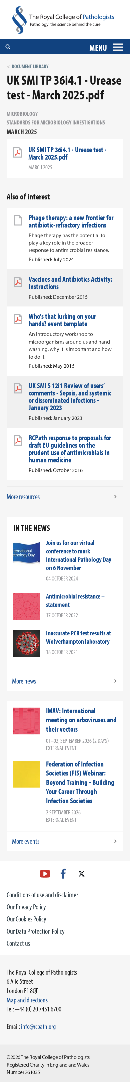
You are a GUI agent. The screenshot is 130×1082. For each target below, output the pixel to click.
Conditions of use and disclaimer (42, 894)
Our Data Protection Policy (36, 931)
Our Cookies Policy (26, 918)
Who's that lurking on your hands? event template (62, 319)
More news (24, 681)
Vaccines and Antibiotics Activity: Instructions (70, 282)
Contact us (18, 943)
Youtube (45, 874)
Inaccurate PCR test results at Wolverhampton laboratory (78, 637)
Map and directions (27, 999)
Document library (30, 66)
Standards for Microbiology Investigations (56, 122)
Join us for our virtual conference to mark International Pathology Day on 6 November (78, 555)
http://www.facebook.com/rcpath (63, 874)
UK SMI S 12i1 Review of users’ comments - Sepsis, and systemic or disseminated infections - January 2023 (70, 396)
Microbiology (22, 113)
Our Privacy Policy (26, 906)
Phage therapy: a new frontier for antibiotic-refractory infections (71, 221)
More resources (23, 496)
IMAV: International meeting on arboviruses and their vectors (81, 720)
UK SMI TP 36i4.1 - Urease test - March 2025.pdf (67, 153)
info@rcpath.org (38, 1026)
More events (25, 841)
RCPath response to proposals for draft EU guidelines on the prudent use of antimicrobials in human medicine (70, 448)
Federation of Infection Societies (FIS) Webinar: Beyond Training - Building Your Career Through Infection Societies (80, 782)
